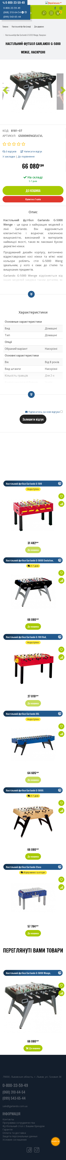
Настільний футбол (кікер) (21, 26)
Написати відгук (32, 151)
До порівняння (26, 156)
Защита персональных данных (20, 1136)
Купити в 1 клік (33, 199)
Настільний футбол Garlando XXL (22, 713)
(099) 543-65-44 (12, 16)
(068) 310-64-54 (12, 12)
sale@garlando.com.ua (15, 1106)
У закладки (9, 156)
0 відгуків (10, 151)
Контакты (8, 1119)
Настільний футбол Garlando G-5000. (25, 790)
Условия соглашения (15, 1139)
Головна (5, 26)
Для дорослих (39, 26)
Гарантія (8, 1129)
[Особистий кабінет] (51, 13)
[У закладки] (61, 496)
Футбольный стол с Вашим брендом (24, 1126)
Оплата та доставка (14, 1132)
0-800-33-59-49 (15, 3)
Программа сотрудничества (19, 1122)
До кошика (33, 190)
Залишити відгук (33, 419)
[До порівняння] (61, 504)
